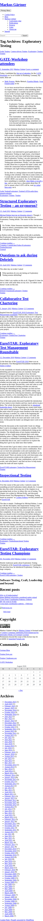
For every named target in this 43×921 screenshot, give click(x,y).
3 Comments (27, 265)
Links (11, 27)
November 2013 (10, 780)
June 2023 (8, 717)
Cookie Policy (10, 15)
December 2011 (10, 824)
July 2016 (8, 748)
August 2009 (9, 882)
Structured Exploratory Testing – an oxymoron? (18, 203)
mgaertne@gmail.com (17, 639)
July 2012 (8, 809)
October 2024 (10, 712)
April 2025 (8, 704)
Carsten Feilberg (22, 497)
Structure (8, 247)
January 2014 (9, 777)
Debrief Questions (6, 291)
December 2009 (10, 874)
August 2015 (9, 756)
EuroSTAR (4, 467)
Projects (12, 25)
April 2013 (8, 792)
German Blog (5, 650)
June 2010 (8, 861)
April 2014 (8, 771)
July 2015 (8, 759)
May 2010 (8, 863)
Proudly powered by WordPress (22, 920)
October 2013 (10, 782)
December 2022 (10, 723)
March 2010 (9, 868)
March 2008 (9, 916)
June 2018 (8, 744)
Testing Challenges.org (8, 658)
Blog (6, 17)
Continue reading (7, 243)
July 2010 (8, 859)
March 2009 (9, 893)
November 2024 (10, 710)
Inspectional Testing (15, 475)
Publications (13, 23)
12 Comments (29, 309)
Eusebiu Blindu (32, 81)
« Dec (20, 690)
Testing (2, 54)
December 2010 (10, 849)
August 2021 (9, 735)
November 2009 (10, 876)
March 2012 (9, 817)
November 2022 (10, 725)
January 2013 (9, 798)
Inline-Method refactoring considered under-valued (18, 597)
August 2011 (9, 832)
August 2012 (9, 807)
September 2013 (10, 784)
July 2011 (8, 834)
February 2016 (10, 752)
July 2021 (8, 738)
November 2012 (10, 803)
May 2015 (8, 763)
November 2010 (10, 851)
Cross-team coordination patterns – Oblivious (16, 604)
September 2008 (10, 903)
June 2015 (8, 761)
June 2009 (8, 887)
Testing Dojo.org (6, 654)
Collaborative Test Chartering (14, 301)
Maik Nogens (9, 81)
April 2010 (8, 866)
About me (12, 29)
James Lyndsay (5, 366)
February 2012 (10, 819)
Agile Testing (5, 51)
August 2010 (9, 857)
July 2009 (8, 884)
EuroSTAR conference (21, 565)
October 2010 (10, 853)
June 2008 (8, 910)
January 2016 (9, 754)
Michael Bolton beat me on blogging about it (16, 215)
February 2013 (10, 796)
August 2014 (9, 767)
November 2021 (10, 733)
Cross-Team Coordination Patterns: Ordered (16, 599)
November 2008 (10, 899)
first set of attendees (24, 73)
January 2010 (9, 872)
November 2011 (10, 826)
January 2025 (9, 708)
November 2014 (10, 765)
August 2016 (9, 746)
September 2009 (10, 880)
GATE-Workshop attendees (14, 61)
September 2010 (10, 855)
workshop (8, 193)
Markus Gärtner (13, 4)
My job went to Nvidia (8, 602)
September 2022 (10, 729)
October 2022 (10, 727)
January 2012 (9, 821)
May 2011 (8, 838)
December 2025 (10, 702)
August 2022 (9, 731)
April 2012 (8, 815)
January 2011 (9, 847)
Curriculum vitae (15, 21)
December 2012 (10, 800)
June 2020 (8, 742)
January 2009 (9, 897)
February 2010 (10, 870)
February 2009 (10, 895)
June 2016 (8, 750)
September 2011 (10, 830)
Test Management (29, 467)
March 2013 (9, 794)
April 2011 (8, 840)
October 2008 (10, 901)
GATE (26, 191)
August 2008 (9, 905)
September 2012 (10, 805)
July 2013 (8, 788)
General (3, 249)
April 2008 (8, 914)
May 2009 (8, 889)
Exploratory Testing (35, 51)
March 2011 (9, 842)
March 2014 (9, 773)
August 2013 (9, 786)
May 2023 (8, 719)
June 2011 (8, 836)
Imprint (7, 31)
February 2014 (10, 775)
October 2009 (10, 878)
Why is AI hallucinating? (9, 595)
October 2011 (9, 828)
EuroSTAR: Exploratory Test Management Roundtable (19, 347)
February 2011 (10, 845)
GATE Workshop (6, 662)
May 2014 (8, 769)
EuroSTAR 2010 (22, 362)
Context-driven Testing (19, 51)
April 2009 (8, 891)
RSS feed (6, 612)
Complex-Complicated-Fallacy (11, 245)
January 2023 (9, 721)
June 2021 (8, 740)
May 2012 (8, 813)
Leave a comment (32, 69)
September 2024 (10, 714)
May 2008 (8, 912)
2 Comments (27, 211)
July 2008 (8, 908)
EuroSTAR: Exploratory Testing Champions (19, 551)
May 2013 (8, 790)
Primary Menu (5, 10)
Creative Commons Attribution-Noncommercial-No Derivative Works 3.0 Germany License (19, 634)
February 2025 (10, 706)
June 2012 (8, 811)
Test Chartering (19, 335)
